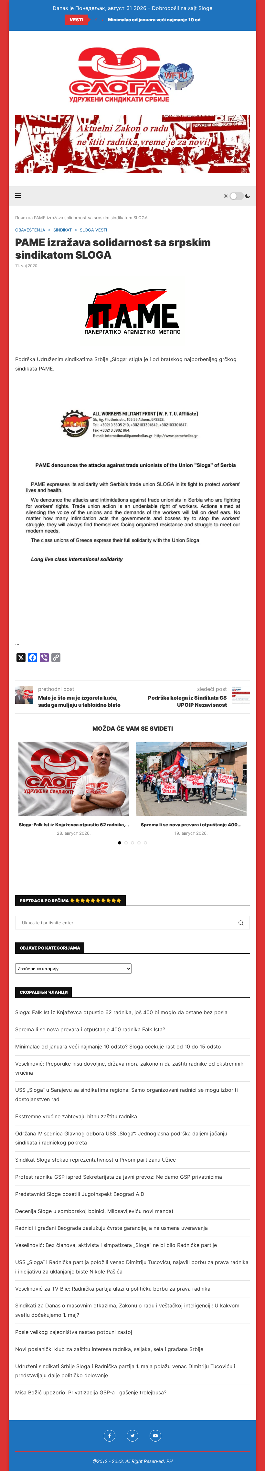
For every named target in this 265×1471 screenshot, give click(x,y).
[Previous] (96, 20)
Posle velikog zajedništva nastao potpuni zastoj (73, 1332)
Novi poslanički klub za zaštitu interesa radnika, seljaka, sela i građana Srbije (109, 1349)
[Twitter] (132, 1436)
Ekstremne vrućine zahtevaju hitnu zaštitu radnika (76, 1116)
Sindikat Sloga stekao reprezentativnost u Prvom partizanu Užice (95, 1159)
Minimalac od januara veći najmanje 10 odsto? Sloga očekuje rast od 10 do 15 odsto (118, 1046)
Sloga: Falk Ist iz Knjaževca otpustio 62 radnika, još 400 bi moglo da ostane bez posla (121, 1012)
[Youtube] (155, 1436)
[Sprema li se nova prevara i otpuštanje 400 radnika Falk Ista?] (191, 779)
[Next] (102, 20)
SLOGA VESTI (93, 230)
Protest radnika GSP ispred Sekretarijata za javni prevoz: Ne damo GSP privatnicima (118, 1177)
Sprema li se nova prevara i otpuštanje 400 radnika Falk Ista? (90, 1029)
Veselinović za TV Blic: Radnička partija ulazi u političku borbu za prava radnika (112, 1288)
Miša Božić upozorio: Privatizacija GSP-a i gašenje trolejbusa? (90, 1392)
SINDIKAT (62, 230)
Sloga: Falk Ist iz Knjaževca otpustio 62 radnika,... (74, 824)
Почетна (24, 217)
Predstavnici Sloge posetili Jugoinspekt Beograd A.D (79, 1194)
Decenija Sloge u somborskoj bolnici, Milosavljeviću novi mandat (94, 1211)
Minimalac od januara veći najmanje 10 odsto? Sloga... (168, 19)
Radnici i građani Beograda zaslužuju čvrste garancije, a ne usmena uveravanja (111, 1228)
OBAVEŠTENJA (30, 230)
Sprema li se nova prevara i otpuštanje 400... (191, 824)
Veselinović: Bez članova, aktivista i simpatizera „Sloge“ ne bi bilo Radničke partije (116, 1245)
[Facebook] (109, 1436)
